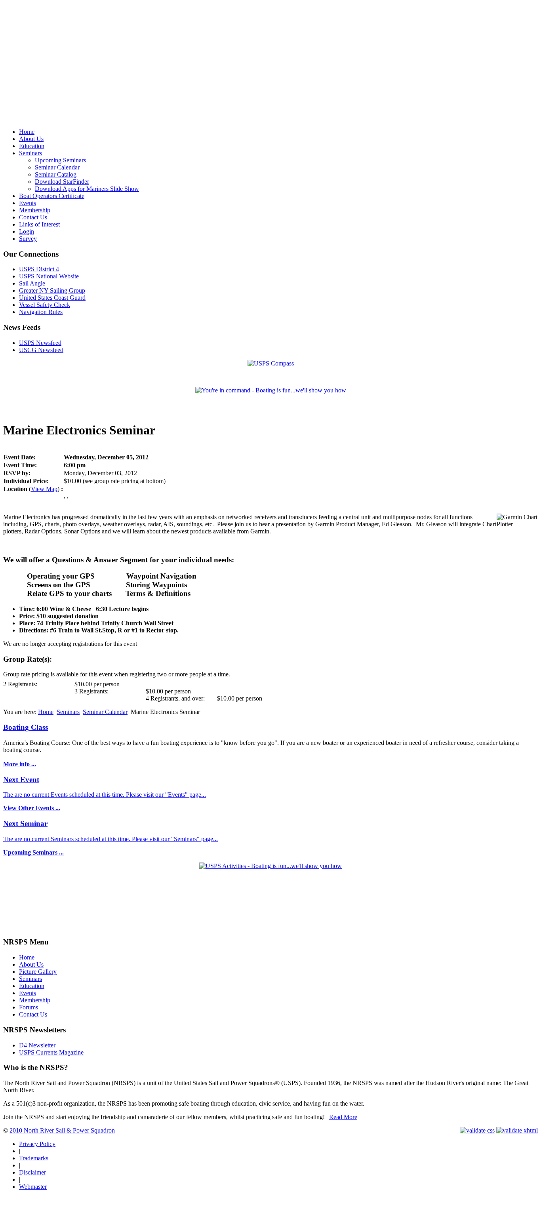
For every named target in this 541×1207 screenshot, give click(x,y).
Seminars (68, 711)
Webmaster (33, 1186)
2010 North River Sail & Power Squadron (62, 1130)
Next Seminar (25, 823)
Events (27, 993)
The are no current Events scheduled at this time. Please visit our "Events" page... (104, 794)
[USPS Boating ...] (270, 865)
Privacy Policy (37, 1143)
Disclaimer (32, 1172)
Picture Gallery (38, 971)
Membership (34, 1000)
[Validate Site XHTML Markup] (517, 1130)
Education (31, 985)
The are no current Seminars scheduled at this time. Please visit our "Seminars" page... (110, 839)
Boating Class (25, 727)
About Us (31, 964)
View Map (44, 488)
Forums (28, 1007)
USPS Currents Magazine (51, 1052)
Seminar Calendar (105, 711)
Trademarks (33, 1158)
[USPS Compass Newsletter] (271, 363)
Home (45, 711)
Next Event (21, 779)
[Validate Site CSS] (477, 1130)
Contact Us (33, 1014)
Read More (343, 1117)
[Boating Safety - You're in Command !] (270, 390)
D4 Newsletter (37, 1045)
